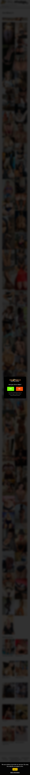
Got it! (15, 769)
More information (15, 772)
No (19, 389)
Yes (10, 389)
